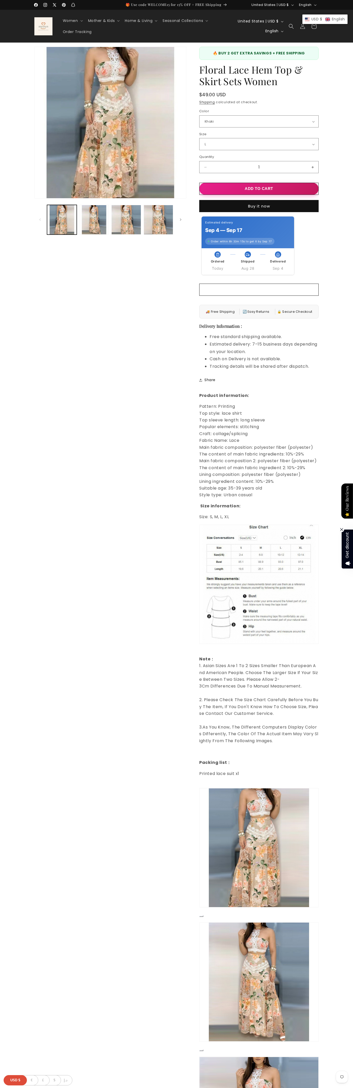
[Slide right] (180, 219)
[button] (72, 20)
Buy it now (259, 206)
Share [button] (210, 380)
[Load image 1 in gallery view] (62, 220)
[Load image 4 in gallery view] (158, 220)
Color (204, 111)
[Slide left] (40, 219)
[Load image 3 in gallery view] (126, 220)
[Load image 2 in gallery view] (94, 220)
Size (203, 134)
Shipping (207, 102)
